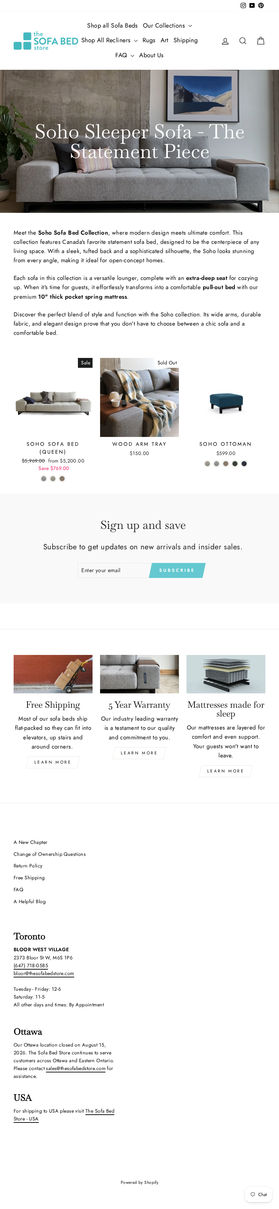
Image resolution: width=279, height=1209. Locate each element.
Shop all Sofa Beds (112, 25)
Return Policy (28, 865)
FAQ (122, 55)
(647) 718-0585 (31, 965)
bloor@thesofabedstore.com (44, 973)
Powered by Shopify (140, 1182)
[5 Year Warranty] (139, 674)
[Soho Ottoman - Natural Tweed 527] (207, 463)
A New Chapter (31, 842)
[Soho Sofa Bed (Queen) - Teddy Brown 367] (62, 478)
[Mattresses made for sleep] (225, 674)
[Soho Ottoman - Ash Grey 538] (216, 463)
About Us (151, 55)
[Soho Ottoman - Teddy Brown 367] (226, 463)
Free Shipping (29, 877)
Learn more (225, 771)
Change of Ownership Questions (50, 854)
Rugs (149, 40)
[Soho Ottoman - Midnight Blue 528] (244, 463)
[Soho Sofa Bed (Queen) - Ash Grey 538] (43, 478)
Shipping (186, 40)
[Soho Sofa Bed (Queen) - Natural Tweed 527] (53, 478)
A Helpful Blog (30, 901)
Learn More (52, 762)
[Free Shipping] (53, 674)
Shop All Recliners (106, 40)
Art (164, 40)
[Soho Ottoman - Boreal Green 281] (235, 463)
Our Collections (165, 25)
